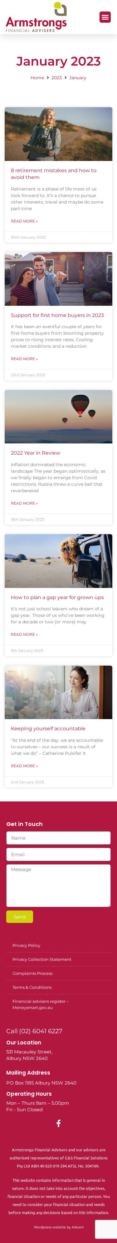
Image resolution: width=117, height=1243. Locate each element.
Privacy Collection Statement (41, 959)
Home (37, 77)
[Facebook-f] (58, 1123)
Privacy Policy (26, 945)
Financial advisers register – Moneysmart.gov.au (40, 1004)
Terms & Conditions (31, 987)
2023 (56, 77)
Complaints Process (32, 973)
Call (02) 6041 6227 (34, 1031)
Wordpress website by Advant (59, 1227)
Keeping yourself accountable (48, 729)
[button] (105, 17)
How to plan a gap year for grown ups (57, 597)
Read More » (24, 221)
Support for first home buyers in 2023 (57, 315)
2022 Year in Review (35, 453)
